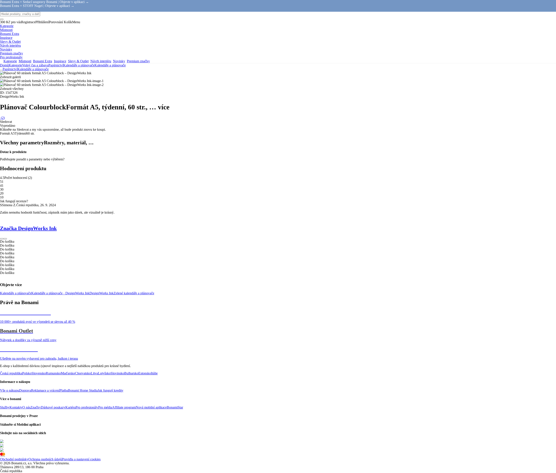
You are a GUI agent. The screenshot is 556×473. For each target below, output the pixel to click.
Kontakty (16, 407)
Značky (35, 407)
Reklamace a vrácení (45, 390)
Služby (5, 407)
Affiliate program (124, 407)
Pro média (105, 407)
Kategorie (15, 65)
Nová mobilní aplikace (151, 407)
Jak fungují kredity (110, 390)
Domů (4, 65)
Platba (64, 390)
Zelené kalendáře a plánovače (134, 293)
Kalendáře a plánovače (110, 65)
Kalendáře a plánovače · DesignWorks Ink (60, 293)
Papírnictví (55, 65)
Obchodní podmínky (14, 459)
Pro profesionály (87, 407)
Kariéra (70, 407)
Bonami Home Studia (83, 390)
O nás (26, 407)
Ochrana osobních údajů (45, 459)
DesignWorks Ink (101, 293)
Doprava (25, 390)
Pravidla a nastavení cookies (81, 459)
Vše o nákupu (9, 390)
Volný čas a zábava (35, 65)
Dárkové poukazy (53, 407)
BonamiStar (175, 407)
